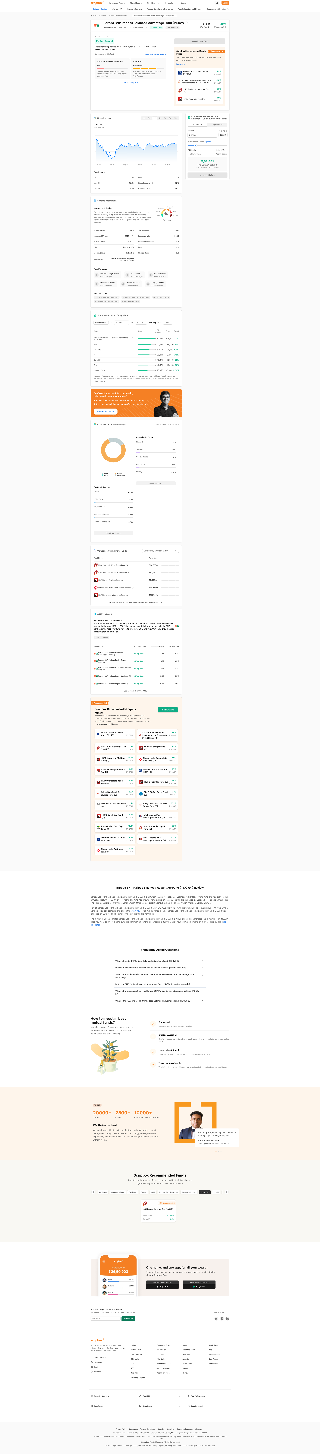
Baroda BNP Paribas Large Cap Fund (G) (115, 676)
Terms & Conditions (147, 1429)
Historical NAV (116, 9)
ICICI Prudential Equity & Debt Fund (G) (114, 573)
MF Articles (161, 1350)
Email (96, 1367)
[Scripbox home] (97, 3)
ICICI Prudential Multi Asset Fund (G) (113, 565)
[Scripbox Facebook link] (221, 1319)
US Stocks (134, 1359)
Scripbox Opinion (100, 9)
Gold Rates (135, 1373)
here (213, 1446)
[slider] (195, 145)
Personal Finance (163, 1364)
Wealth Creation (163, 1373)
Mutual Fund (135, 1350)
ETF (132, 1364)
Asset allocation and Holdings (190, 9)
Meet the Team (188, 1350)
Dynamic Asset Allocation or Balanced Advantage (129, 27)
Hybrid (106, 27)
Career (185, 1368)
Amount (191, 131)
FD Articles (161, 1359)
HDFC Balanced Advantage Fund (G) (113, 595)
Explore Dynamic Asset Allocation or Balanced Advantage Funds (135, 602)
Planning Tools (214, 1354)
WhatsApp (98, 1362)
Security (161, 1429)
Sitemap (198, 1429)
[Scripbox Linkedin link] (226, 1319)
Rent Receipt (214, 1359)
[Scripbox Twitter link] (216, 1319)
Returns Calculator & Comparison (160, 9)
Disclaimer (170, 1429)
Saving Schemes (163, 1368)
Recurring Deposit (137, 1377)
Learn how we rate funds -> (155, 54)
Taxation (160, 1354)
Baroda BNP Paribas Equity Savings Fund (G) (113, 661)
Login (225, 3)
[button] (118, 3)
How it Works (188, 1354)
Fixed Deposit (136, 1354)
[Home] (91, 15)
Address (97, 1371)
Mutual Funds (100, 16)
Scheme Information (134, 9)
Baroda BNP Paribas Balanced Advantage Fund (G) (110, 653)
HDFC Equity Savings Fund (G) (110, 580)
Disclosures (133, 1429)
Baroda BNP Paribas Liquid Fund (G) (113, 684)
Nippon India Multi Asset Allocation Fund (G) (116, 588)
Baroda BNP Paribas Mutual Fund (119, 16)
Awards (185, 1359)
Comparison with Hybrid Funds (219, 9)
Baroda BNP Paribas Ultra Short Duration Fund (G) (114, 668)
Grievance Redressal (185, 1429)
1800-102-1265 (100, 1358)
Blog (210, 1350)
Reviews (186, 1373)
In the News (187, 1364)
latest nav (135, 911)
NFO (132, 1368)
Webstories (213, 1364)
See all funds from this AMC (135, 691)
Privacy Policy (121, 1429)
